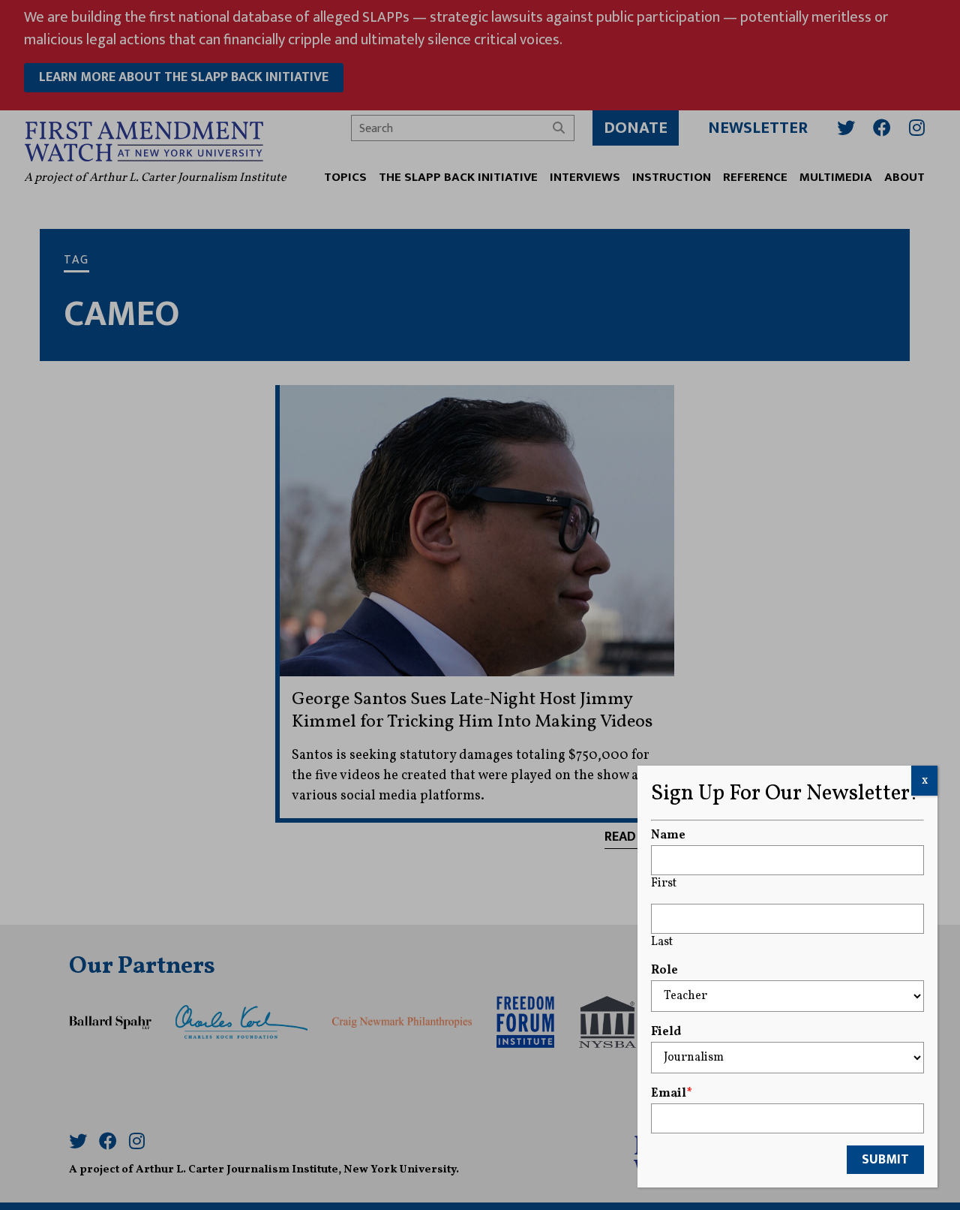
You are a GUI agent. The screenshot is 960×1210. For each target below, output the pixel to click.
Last (662, 942)
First (663, 883)
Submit (885, 1159)
